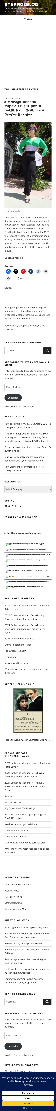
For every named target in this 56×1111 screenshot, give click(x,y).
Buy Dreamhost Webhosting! (19, 808)
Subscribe (13, 397)
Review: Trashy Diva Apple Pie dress (23, 943)
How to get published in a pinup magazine (26, 927)
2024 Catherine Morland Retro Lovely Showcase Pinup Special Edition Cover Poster (24, 629)
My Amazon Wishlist (15, 836)
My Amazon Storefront (16, 663)
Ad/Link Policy (11, 890)
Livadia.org (10, 657)
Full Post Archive (13, 896)
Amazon (8, 796)
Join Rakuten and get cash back (20, 824)
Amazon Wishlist (13, 802)
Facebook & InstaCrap (20, 517)
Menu (29, 19)
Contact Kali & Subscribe (17, 884)
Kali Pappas (40, 307)
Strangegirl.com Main (15, 909)
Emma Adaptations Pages (18, 644)
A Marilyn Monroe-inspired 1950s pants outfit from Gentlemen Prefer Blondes (24, 108)
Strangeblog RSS (13, 903)
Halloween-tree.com (15, 651)
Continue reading (13, 258)
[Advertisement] (28, 53)
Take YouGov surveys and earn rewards (25, 842)
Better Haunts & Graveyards (19, 638)
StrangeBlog (21, 4)
